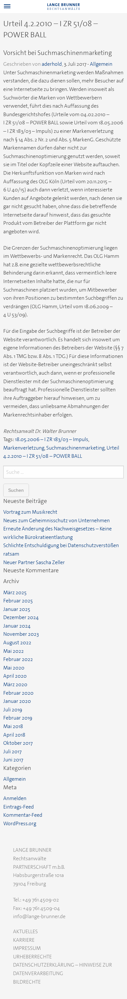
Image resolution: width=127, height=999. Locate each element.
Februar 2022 (18, 659)
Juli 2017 (12, 751)
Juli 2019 (12, 709)
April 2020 (15, 675)
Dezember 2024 (21, 617)
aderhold (52, 64)
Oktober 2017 (18, 743)
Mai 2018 (13, 726)
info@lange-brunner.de (39, 916)
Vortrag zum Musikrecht (30, 511)
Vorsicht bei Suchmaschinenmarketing (57, 52)
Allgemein (101, 64)
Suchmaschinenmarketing (75, 447)
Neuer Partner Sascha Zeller (34, 562)
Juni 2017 (13, 759)
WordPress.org (19, 823)
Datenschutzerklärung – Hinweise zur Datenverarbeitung (62, 969)
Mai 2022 (13, 651)
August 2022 (17, 642)
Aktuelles (25, 931)
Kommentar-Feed (22, 815)
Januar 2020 (17, 701)
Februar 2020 (18, 692)
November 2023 (21, 634)
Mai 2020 (13, 667)
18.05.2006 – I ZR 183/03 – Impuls (51, 439)
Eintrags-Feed (18, 806)
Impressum (27, 948)
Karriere (24, 940)
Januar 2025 (16, 609)
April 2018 (14, 734)
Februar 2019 (17, 717)
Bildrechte (27, 981)
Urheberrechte (32, 956)
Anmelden (14, 798)
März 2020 (15, 684)
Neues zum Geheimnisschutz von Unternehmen (56, 520)
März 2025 (15, 592)
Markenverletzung (23, 447)
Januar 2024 (17, 625)
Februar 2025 (18, 600)
